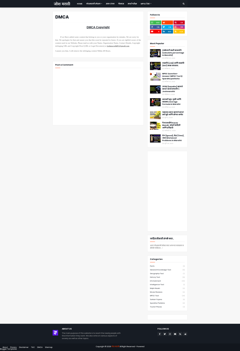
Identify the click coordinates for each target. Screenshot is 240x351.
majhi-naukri (167, 288)
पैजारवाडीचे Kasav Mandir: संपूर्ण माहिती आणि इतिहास (171, 125)
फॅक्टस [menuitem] (121, 4)
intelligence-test (167, 284)
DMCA (39, 347)
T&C (33, 347)
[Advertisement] (167, 191)
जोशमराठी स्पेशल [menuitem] (93, 4)
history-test (167, 277)
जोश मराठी (115, 346)
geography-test (167, 273)
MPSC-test (167, 295)
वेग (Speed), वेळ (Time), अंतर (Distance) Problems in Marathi (173, 138)
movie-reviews (167, 292)
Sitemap (48, 347)
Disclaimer (23, 347)
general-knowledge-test (167, 270)
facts (167, 266)
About (5, 347)
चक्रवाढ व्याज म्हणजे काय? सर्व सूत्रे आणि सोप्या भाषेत (173, 113)
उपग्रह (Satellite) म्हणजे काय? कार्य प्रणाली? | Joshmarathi (172, 89)
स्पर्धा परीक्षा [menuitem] (132, 4)
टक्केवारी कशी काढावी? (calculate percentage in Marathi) (173, 52)
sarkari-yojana (167, 299)
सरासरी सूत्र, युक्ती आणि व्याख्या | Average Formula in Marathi (171, 101)
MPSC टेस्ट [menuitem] (145, 4)
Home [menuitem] (79, 4)
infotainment (167, 281)
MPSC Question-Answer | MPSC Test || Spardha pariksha (172, 76)
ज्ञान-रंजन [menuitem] (110, 4)
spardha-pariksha (167, 303)
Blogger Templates (8, 349)
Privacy (13, 347)
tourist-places (167, 307)
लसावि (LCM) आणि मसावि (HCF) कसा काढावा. (173, 64)
